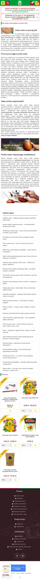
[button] (3, 3)
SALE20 (25, 19)
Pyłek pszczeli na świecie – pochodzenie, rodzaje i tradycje (18, 301)
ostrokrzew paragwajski (27, 63)
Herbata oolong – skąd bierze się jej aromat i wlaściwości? (16, 344)
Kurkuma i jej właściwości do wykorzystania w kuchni (19, 313)
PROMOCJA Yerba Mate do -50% (16, 15)
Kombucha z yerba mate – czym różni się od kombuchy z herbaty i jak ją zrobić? (20, 231)
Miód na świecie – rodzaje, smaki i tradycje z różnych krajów (19, 308)
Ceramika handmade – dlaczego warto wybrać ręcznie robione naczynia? (19, 295)
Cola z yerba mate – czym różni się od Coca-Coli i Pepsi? (18, 244)
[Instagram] (22, 555)
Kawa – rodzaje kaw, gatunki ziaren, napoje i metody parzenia (19, 331)
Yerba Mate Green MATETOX (30, 398)
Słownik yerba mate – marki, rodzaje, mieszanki (17, 573)
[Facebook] (16, 555)
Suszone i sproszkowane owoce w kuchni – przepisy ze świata (20, 282)
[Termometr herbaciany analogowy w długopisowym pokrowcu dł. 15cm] (10, 387)
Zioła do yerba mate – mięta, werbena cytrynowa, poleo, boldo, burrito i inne (18, 325)
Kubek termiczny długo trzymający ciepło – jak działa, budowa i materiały (19, 270)
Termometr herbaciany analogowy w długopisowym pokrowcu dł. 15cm (10, 399)
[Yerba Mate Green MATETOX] (30, 387)
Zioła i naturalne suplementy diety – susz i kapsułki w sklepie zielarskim (19, 318)
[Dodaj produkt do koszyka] (10, 411)
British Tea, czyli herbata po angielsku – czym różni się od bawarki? (19, 250)
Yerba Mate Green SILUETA (10, 435)
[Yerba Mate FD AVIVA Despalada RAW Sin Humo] (10, 459)
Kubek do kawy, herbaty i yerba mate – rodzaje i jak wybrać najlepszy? (18, 263)
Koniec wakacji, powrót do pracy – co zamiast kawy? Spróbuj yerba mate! (19, 225)
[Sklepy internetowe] (20, 577)
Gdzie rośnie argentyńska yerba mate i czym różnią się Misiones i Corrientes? (20, 257)
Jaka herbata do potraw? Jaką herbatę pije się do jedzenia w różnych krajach (18, 337)
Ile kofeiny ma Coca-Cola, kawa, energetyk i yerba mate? (18, 238)
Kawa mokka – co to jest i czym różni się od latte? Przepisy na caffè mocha (18, 369)
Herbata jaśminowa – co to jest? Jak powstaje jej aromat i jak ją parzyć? (18, 356)
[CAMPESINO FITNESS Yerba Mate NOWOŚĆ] (30, 425)
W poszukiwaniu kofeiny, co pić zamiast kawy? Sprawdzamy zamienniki (17, 350)
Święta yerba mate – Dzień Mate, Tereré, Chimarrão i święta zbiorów (19, 289)
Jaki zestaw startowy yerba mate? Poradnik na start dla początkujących (20, 276)
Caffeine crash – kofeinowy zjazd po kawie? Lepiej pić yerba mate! (19, 219)
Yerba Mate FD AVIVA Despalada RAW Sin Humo (10, 470)
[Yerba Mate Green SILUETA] (10, 425)
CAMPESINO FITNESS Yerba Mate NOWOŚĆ (30, 436)
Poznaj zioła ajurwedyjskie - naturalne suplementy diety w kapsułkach (20, 363)
